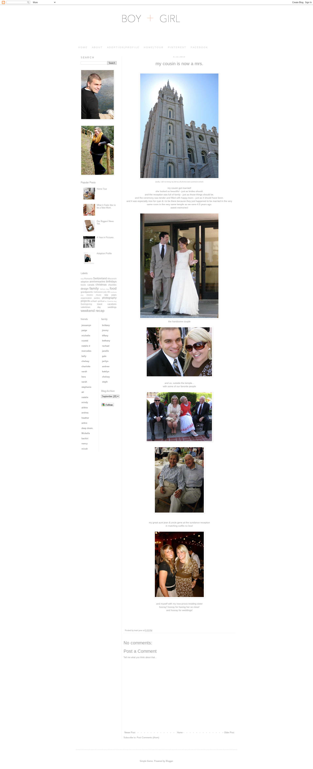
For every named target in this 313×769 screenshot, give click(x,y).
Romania (88, 279)
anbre (84, 423)
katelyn (105, 371)
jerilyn (105, 361)
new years (110, 295)
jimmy (105, 330)
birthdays (111, 281)
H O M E (82, 47)
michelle (86, 335)
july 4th (107, 292)
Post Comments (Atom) (148, 737)
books (83, 285)
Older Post (229, 732)
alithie (85, 407)
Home (180, 732)
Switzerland (100, 278)
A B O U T (97, 47)
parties (97, 298)
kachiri (85, 438)
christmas (101, 284)
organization (86, 298)
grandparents (87, 292)
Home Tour (102, 189)
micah (85, 449)
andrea (85, 412)
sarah (84, 371)
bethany (106, 340)
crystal (85, 340)
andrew (105, 366)
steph (105, 382)
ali (83, 392)
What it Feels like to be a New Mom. (106, 206)
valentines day (91, 307)
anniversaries (97, 281)
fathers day (104, 289)
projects (85, 301)
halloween (98, 292)
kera (84, 377)
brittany (106, 325)
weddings (112, 307)
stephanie (86, 387)
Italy (82, 279)
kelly (84, 356)
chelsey (85, 361)
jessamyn (86, 325)
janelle (105, 351)
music (98, 295)
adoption (85, 281)
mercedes (86, 351)
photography (109, 297)
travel (99, 304)
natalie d (86, 346)
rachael (105, 346)
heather (85, 418)
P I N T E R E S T (177, 47)
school (93, 301)
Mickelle (86, 433)
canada (90, 285)
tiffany (105, 335)
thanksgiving (86, 304)
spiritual (100, 301)
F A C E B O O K (199, 47)
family (94, 288)
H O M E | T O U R (153, 47)
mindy (85, 402)
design (85, 288)
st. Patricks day (111, 301)
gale (104, 356)
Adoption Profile (104, 253)
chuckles (112, 285)
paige (84, 330)
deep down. (87, 428)
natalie (85, 397)
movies (90, 295)
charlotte (86, 366)
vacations (112, 304)
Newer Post (129, 732)
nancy (85, 443)
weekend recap (92, 310)
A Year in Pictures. (105, 237)
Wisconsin (112, 279)
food (113, 288)
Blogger (169, 761)
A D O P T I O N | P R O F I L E (123, 47)
